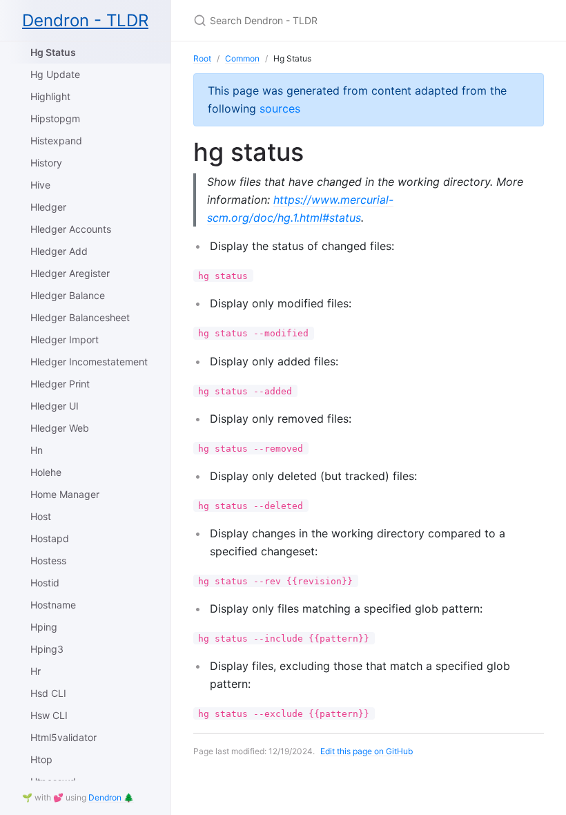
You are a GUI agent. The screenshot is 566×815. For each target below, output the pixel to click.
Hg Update (55, 74)
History (46, 163)
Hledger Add (59, 251)
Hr (35, 671)
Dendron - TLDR (85, 20)
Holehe (45, 472)
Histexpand (56, 140)
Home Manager (64, 494)
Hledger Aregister (70, 273)
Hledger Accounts (70, 229)
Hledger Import (64, 339)
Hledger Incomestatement (89, 361)
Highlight (50, 96)
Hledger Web (59, 428)
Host (40, 516)
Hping (43, 627)
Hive (40, 185)
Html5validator (63, 737)
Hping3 (47, 649)
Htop (41, 759)
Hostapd (49, 538)
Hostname (53, 605)
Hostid (44, 582)
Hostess (48, 560)
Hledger (48, 207)
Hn (36, 450)
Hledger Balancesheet (80, 317)
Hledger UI (54, 406)
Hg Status (53, 52)
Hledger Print (60, 384)
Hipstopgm (55, 118)
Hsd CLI (48, 693)
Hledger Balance (67, 295)
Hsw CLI (49, 715)
